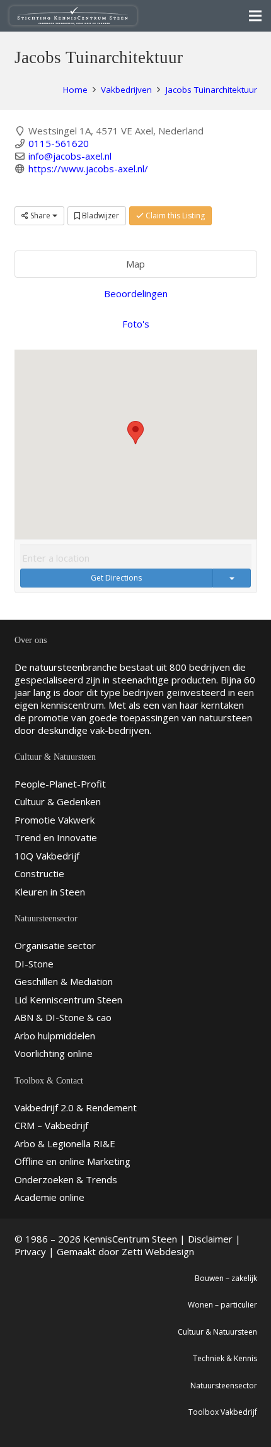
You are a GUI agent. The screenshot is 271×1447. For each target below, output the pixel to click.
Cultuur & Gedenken (57, 801)
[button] (135, 432)
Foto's (135, 323)
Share (40, 215)
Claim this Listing (174, 215)
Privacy (30, 1251)
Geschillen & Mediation (63, 981)
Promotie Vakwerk (54, 819)
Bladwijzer (99, 215)
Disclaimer (210, 1238)
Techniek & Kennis (225, 1358)
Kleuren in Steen (49, 891)
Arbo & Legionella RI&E (64, 1143)
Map (135, 263)
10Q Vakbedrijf (46, 855)
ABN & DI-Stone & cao (63, 1017)
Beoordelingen (136, 293)
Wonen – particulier (222, 1304)
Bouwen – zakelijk (226, 1278)
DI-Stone (34, 963)
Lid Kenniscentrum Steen (68, 999)
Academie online (49, 1197)
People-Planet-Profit (60, 783)
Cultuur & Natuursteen (217, 1331)
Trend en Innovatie (55, 837)
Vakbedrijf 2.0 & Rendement (75, 1107)
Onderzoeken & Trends (65, 1179)
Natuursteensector (223, 1385)
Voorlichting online (53, 1053)
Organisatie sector (55, 945)
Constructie (39, 873)
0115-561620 (58, 143)
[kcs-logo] (73, 15)
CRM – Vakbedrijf (51, 1125)
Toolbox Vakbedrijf (222, 1412)
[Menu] (255, 16)
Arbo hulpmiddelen (54, 1035)
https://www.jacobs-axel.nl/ (88, 168)
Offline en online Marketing (72, 1161)
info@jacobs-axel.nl (70, 156)
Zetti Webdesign (158, 1251)
